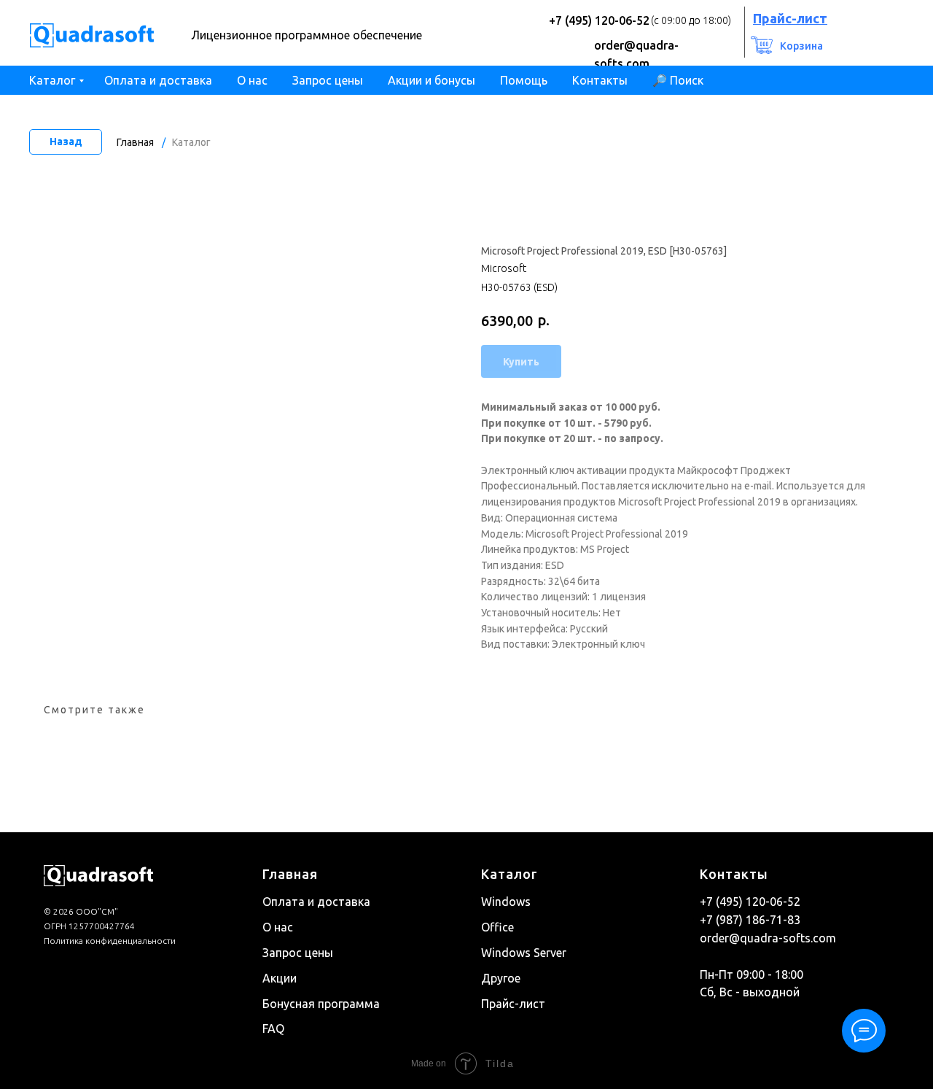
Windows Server (523, 952)
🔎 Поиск (677, 80)
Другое (500, 978)
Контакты (600, 80)
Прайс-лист (513, 1003)
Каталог (52, 80)
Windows (506, 901)
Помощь (523, 80)
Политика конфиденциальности (110, 940)
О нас (252, 80)
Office (497, 927)
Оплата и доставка (158, 80)
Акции (279, 978)
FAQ (273, 1028)
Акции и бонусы (431, 80)
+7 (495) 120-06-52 (599, 20)
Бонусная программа (321, 1003)
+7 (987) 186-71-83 (750, 919)
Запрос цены (327, 80)
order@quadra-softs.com (768, 938)
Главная (135, 142)
